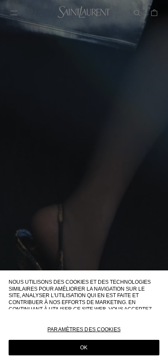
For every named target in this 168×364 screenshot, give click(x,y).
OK (83, 348)
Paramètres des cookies (84, 329)
